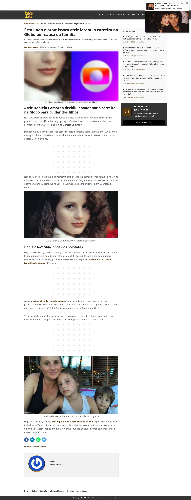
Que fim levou (133, 15)
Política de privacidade (77, 491)
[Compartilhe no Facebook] (26, 439)
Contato (43, 491)
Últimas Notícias (106, 15)
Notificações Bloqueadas (144, 122)
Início (26, 24)
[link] (36, 463)
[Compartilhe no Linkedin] (32, 439)
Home (26, 491)
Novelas (120, 15)
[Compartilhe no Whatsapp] (38, 439)
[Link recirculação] (150, 6)
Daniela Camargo (31, 446)
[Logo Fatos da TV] (28, 15)
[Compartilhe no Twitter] (44, 439)
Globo (44, 446)
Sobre (34, 491)
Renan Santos (33, 47)
